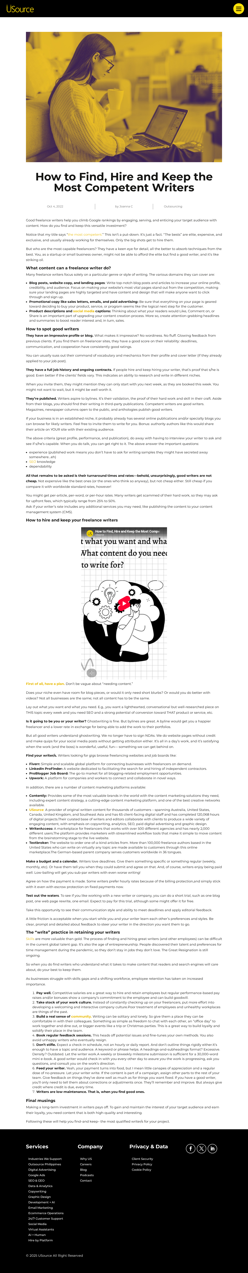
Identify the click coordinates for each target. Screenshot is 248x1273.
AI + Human (37, 1235)
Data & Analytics (40, 1186)
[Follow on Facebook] (190, 1148)
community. (81, 1017)
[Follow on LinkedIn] (212, 1148)
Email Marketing (40, 1208)
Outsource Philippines (44, 1164)
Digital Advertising (42, 1170)
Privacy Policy (142, 1164)
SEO (32, 462)
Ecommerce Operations (46, 1213)
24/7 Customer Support (45, 1218)
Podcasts (87, 1175)
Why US (86, 1159)
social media (83, 311)
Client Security (142, 1159)
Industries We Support (45, 1159)
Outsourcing (173, 206)
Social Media (37, 1224)
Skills (30, 939)
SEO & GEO (36, 1180)
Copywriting (37, 1191)
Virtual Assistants (41, 1229)
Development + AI (41, 1202)
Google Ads (36, 1175)
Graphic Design (39, 1197)
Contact (86, 1180)
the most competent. (85, 235)
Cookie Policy (141, 1170)
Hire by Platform (40, 1240)
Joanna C (126, 206)
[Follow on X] (201, 1148)
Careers (86, 1164)
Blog (83, 1170)
